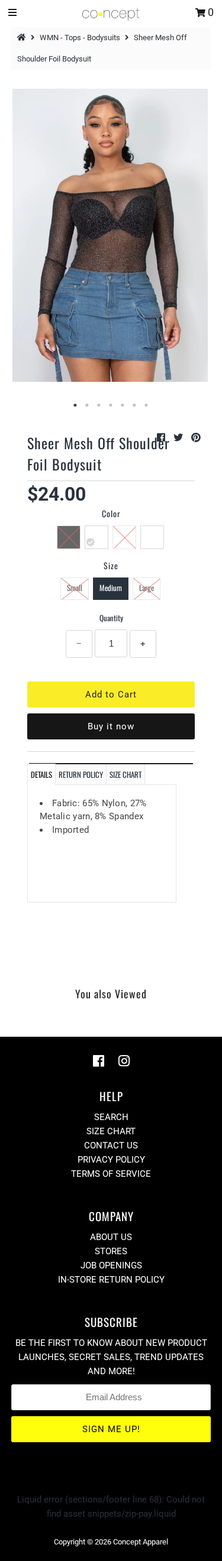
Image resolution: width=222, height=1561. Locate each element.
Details (41, 774)
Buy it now (111, 726)
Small (74, 587)
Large (146, 587)
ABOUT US (111, 1237)
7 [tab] (147, 405)
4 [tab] (111, 405)
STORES (111, 1251)
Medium (110, 587)
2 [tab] (88, 405)
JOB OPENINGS (111, 1265)
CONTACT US (111, 1145)
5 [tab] (123, 405)
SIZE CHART (125, 774)
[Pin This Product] (196, 437)
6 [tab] (135, 405)
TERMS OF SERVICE (111, 1174)
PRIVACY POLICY (111, 1159)
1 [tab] (76, 405)
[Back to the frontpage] (23, 37)
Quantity (111, 618)
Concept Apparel (140, 1541)
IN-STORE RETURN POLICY (111, 1279)
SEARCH (111, 1117)
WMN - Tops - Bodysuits (80, 37)
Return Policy (81, 774)
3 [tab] (99, 405)
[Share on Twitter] (179, 437)
